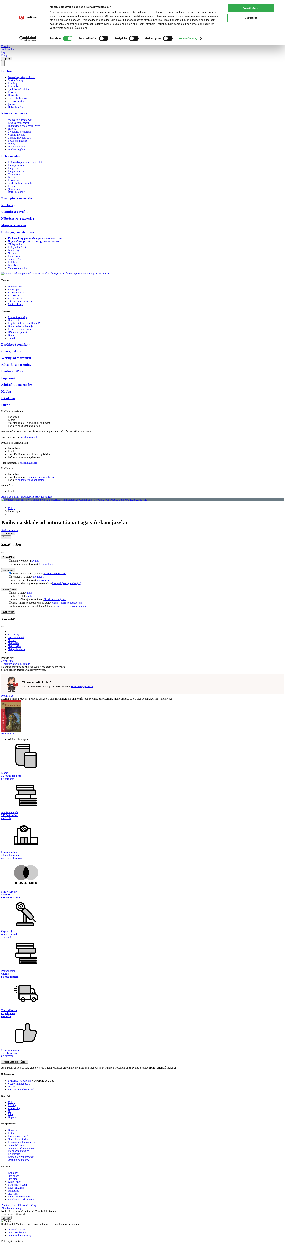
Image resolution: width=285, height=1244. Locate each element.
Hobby (11, 143)
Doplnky (6, 58)
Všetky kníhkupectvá (19, 1083)
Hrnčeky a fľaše (12, 371)
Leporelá (12, 186)
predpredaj (38, 576)
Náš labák (13, 1193)
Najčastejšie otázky (18, 1139)
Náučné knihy (15, 189)
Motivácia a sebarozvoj (20, 119)
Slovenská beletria (17, 98)
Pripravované (15, 256)
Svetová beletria (16, 101)
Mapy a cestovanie (13, 225)
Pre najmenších (16, 165)
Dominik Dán (15, 286)
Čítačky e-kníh (11, 351)
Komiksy (12, 83)
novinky (35, 560)
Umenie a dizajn (16, 146)
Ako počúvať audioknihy (21, 1148)
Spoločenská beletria (18, 89)
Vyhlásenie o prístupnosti (21, 1199)
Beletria (6, 71)
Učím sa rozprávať (17, 332)
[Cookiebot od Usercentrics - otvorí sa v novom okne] (28, 38)
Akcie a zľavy (15, 259)
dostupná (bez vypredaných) (66, 583)
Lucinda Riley (15, 304)
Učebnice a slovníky (14, 211)
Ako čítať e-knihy (17, 1145)
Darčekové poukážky (15, 344)
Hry (3, 52)
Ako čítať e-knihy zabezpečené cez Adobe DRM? (27, 496)
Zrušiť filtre (7, 660)
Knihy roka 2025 (17, 247)
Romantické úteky (17, 317)
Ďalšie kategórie (16, 107)
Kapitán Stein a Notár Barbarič (24, 323)
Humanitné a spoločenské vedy (24, 125)
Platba (11, 1133)
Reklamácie (14, 1153)
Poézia (11, 104)
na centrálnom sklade (55, 573)
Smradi (11, 338)
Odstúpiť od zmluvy (18, 1159)
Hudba (6, 391)
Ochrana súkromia (17, 1232)
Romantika (13, 86)
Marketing (13, 1190)
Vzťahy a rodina (16, 134)
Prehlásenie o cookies (19, 1196)
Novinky (12, 253)
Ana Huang (14, 295)
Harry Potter (14, 320)
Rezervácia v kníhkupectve (22, 1142)
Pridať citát (7, 695)
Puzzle (5, 405)
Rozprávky (13, 180)
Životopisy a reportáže (19, 131)
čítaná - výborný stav (55, 599)
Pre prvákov (14, 168)
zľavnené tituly (45, 564)
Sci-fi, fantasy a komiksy (21, 183)
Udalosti (12, 1086)
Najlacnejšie (14, 646)
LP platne (8, 398)
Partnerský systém (17, 1184)
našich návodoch (28, 437)
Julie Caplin (14, 289)
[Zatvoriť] (2, 552)
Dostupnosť (8, 570)
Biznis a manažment (18, 122)
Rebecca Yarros (16, 292)
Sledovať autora (9, 530)
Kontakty (13, 1172)
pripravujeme (42, 580)
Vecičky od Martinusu (16, 358)
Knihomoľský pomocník (82, 686)
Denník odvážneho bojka (21, 326)
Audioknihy (7, 49)
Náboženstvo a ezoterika (17, 218)
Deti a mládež (10, 156)
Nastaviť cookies (17, 1229)
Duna (11, 335)
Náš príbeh (13, 1175)
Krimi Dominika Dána (19, 329)
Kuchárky (8, 205)
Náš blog (12, 1178)
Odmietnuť (251, 17)
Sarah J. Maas (15, 298)
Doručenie (13, 1130)
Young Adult (14, 174)
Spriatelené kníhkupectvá (21, 1089)
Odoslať (6, 1218)
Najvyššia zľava (16, 649)
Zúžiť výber (8, 612)
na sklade (25, 663)
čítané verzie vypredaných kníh (71, 606)
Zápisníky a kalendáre (16, 384)
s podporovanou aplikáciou (41, 477)
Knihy (11, 508)
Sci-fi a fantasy (15, 80)
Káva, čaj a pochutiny (16, 364)
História (12, 128)
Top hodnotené (16, 637)
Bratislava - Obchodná (19, 1080)
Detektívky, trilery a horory (22, 77)
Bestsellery (13, 250)
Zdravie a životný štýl (19, 137)
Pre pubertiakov (16, 171)
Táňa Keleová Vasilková (20, 301)
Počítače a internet (17, 140)
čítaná (31, 596)
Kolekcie (12, 262)
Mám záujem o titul (18, 268)
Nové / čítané (9, 589)
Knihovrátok (14, 1181)
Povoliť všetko (251, 8)
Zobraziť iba (8, 557)
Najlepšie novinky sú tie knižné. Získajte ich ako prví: (29, 1211)
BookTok (13, 265)
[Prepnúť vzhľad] (3, 63)
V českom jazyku (10, 663)
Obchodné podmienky (19, 1235)
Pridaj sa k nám (16, 1187)
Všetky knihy (15, 244)
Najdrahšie (13, 643)
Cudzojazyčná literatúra (17, 232)
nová (29, 592)
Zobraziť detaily (188, 38)
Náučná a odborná (14, 113)
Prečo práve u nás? (18, 1136)
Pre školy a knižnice (18, 1150)
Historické (13, 95)
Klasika (12, 92)
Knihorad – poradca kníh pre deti (25, 162)
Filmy (4, 55)
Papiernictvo (9, 378)
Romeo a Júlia (8, 733)
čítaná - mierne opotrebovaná (67, 602)
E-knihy (5, 46)
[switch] (103, 38)
